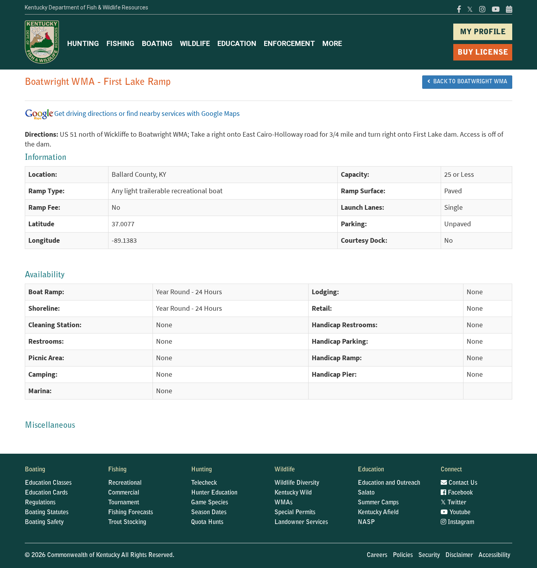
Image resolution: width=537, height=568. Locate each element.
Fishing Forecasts (130, 512)
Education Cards (46, 493)
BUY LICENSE (483, 53)
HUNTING (83, 43)
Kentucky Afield (378, 512)
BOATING (157, 43)
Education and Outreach (389, 483)
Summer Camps (378, 503)
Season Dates (208, 512)
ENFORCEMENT (289, 43)
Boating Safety (44, 522)
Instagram (460, 522)
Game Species (209, 503)
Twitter (453, 503)
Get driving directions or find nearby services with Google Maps (147, 113)
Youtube (459, 512)
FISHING (120, 43)
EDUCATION (236, 43)
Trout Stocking (127, 522)
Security (429, 555)
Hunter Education (214, 493)
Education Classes (48, 483)
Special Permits (294, 512)
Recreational (125, 483)
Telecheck (204, 483)
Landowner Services (301, 522)
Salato (366, 493)
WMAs (283, 503)
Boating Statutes (46, 512)
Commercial (123, 493)
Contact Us (462, 483)
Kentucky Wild (293, 493)
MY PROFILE (483, 32)
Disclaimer (459, 555)
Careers (377, 555)
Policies (403, 555)
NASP (366, 522)
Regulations (40, 503)
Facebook (459, 493)
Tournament (123, 503)
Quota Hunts (207, 522)
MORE (332, 43)
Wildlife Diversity (296, 483)
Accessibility (494, 555)
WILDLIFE (195, 43)
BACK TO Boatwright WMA (468, 82)
